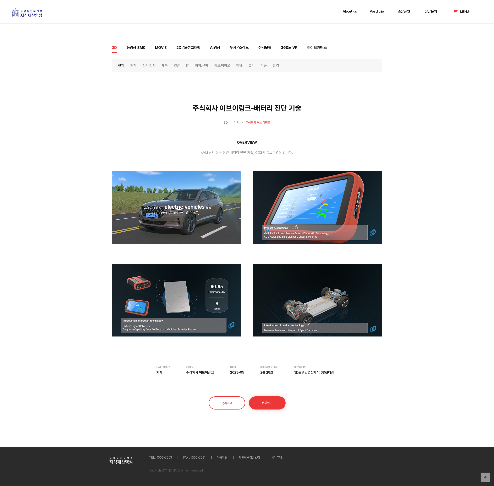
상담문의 (431, 11)
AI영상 (215, 47)
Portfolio (377, 11)
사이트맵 (276, 457)
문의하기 (267, 403)
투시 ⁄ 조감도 (239, 47)
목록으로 (227, 403)
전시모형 (264, 47)
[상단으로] (485, 477)
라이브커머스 (317, 47)
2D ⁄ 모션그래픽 (188, 47)
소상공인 (404, 11)
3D (114, 47)
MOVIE (161, 47)
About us (350, 11)
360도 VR (289, 47)
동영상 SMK (136, 47)
